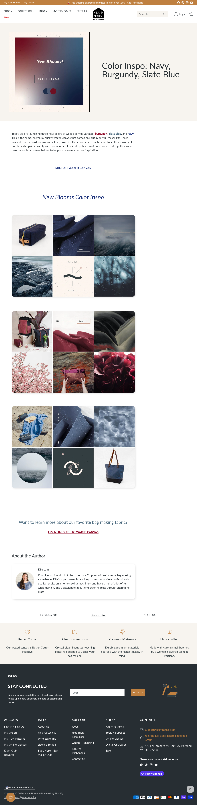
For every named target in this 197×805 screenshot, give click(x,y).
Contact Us (78, 758)
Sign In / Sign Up (14, 726)
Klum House (31, 793)
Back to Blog (98, 615)
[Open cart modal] (191, 14)
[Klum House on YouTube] (191, 3)
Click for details (135, 2)
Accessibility (29, 796)
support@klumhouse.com (160, 729)
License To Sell (47, 744)
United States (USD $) (20, 787)
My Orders (10, 732)
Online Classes (115, 738)
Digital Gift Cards (116, 744)
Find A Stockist (47, 732)
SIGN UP (138, 692)
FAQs (75, 726)
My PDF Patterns (14, 738)
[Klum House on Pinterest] (182, 3)
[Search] (164, 14)
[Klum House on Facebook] (178, 3)
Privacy (16, 796)
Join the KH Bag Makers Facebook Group (166, 737)
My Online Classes (15, 744)
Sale (108, 750)
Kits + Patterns (115, 726)
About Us (43, 726)
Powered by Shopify (52, 793)
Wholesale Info (47, 738)
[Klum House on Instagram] (187, 3)
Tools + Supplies (115, 732)
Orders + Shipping (83, 742)
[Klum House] (98, 14)
